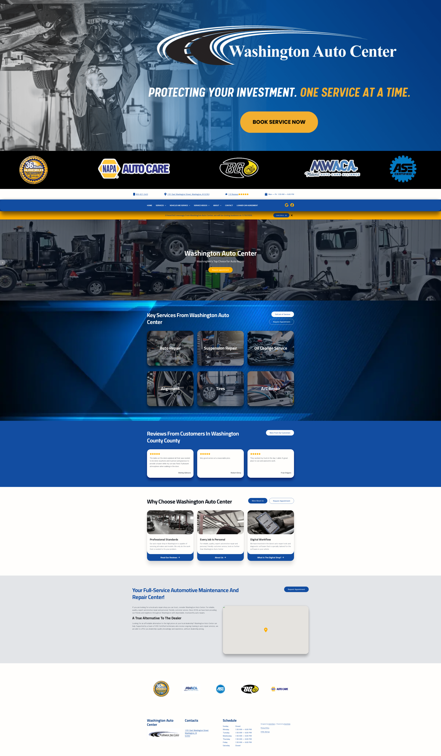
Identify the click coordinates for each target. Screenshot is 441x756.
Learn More (280, 215)
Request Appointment (281, 321)
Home (149, 205)
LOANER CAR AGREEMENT (247, 205)
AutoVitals (272, 724)
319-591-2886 (191, 725)
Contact (229, 205)
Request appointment (203, 270)
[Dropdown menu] (165, 205)
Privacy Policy (265, 728)
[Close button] (291, 215)
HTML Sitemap (265, 732)
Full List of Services (282, 314)
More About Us (258, 500)
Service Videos (200, 205)
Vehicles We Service (179, 205)
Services (160, 205)
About (216, 205)
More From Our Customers (280, 432)
